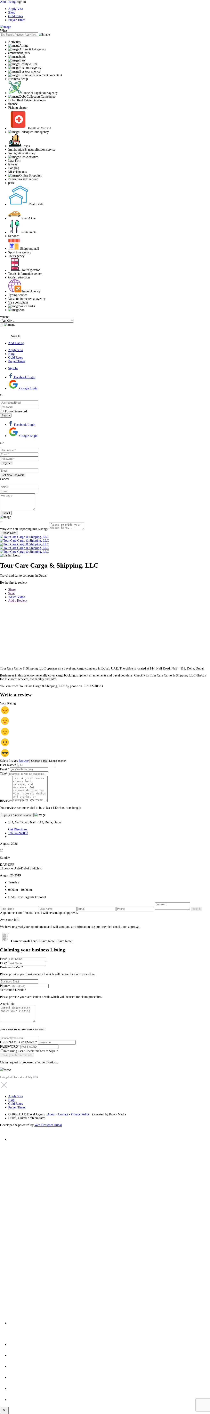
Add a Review (17, 600)
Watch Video (16, 597)
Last (3, 963)
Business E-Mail (48, 970)
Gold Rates (15, 16)
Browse (24, 760)
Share (12, 589)
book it (197, 908)
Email (4, 769)
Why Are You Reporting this (24, 529)
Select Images (9, 760)
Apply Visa (15, 8)
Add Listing (8, 1)
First (3, 958)
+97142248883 (18, 833)
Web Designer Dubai (48, 1125)
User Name (8, 765)
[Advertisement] (105, 634)
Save (11, 593)
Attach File (7, 1003)
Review (6, 800)
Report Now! (9, 532)
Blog (11, 12)
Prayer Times (16, 20)
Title (3, 773)
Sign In (13, 368)
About (51, 1114)
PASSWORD (10, 1046)
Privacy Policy (80, 1114)
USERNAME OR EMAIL (18, 1042)
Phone (5, 985)
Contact (63, 1114)
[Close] (1, 521)
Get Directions (17, 829)
